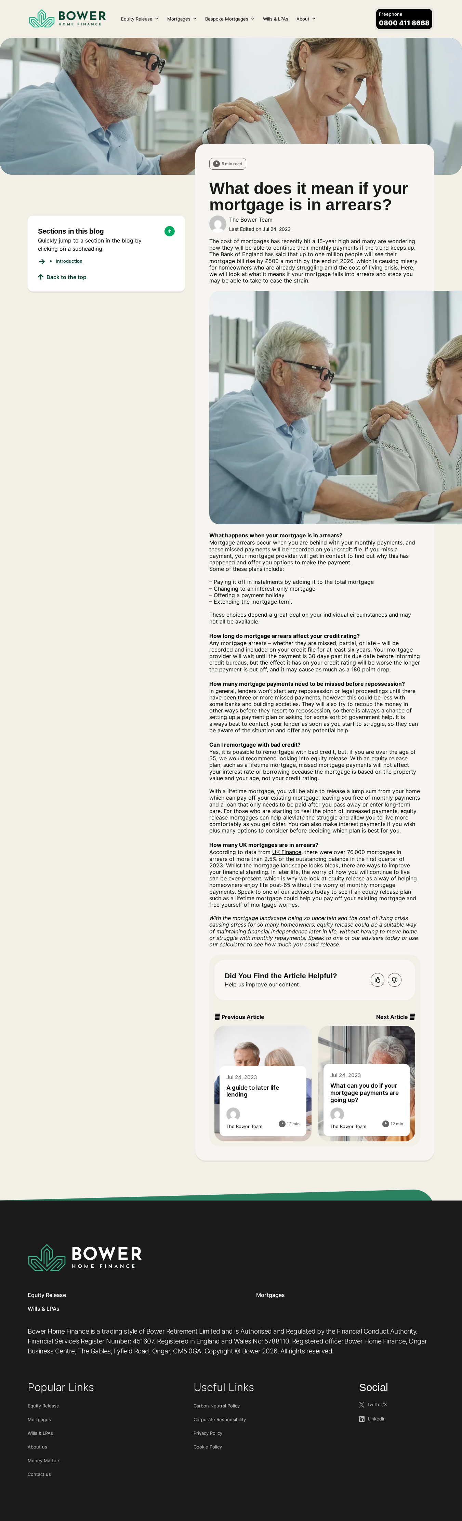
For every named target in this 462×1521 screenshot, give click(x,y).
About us (37, 1447)
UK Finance (286, 852)
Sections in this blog (71, 231)
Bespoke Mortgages (226, 19)
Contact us (39, 1474)
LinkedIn (377, 1418)
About (302, 19)
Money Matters (44, 1460)
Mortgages (178, 19)
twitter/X (377, 1404)
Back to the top (67, 277)
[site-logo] (85, 1257)
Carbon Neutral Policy (217, 1405)
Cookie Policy (208, 1447)
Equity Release (137, 19)
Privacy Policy (208, 1433)
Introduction (69, 261)
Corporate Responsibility (220, 1419)
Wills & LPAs (275, 19)
